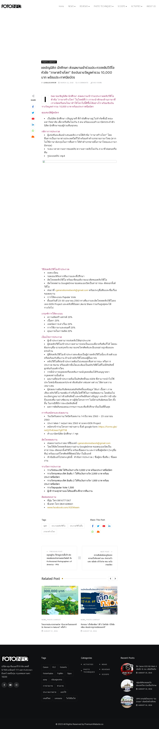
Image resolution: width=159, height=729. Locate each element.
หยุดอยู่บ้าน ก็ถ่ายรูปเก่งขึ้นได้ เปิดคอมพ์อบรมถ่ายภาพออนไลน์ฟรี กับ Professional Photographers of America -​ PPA (59, 559)
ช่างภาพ (60, 686)
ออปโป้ (63, 692)
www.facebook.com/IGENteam (63, 507)
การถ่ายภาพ (48, 686)
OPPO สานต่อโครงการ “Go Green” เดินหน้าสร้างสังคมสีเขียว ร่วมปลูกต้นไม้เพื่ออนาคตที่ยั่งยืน (146, 703)
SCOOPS (121, 6)
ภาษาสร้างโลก (49, 532)
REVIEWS (84, 6)
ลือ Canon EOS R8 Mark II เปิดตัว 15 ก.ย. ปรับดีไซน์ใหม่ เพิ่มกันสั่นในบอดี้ (146, 669)
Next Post (104, 552)
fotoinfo (63, 667)
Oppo (69, 673)
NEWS (71, 6)
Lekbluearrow (50, 83)
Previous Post (56, 551)
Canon (45, 667)
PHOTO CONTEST (54, 620)
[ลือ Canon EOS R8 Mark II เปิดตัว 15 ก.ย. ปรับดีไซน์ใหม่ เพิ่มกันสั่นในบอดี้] (127, 669)
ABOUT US (151, 6)
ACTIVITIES (135, 6)
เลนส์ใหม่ (46, 698)
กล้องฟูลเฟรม (56, 680)
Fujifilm (60, 673)
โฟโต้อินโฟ (71, 698)
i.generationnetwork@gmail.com (71, 290)
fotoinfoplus (48, 673)
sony (45, 680)
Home (61, 6)
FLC (54, 667)
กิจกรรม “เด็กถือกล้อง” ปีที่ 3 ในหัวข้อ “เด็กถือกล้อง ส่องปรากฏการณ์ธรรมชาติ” (98, 626)
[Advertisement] (79, 31)
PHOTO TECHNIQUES (103, 6)
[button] (110, 578)
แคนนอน (58, 698)
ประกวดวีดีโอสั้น (76, 526)
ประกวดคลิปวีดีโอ (58, 526)
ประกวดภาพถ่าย (49, 692)
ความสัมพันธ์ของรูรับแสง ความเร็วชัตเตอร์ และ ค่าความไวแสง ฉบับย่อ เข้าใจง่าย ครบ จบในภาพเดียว (100, 559)
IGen (45, 526)
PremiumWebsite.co (93, 724)
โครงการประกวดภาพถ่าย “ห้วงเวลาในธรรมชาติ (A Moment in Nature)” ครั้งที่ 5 (59, 626)
